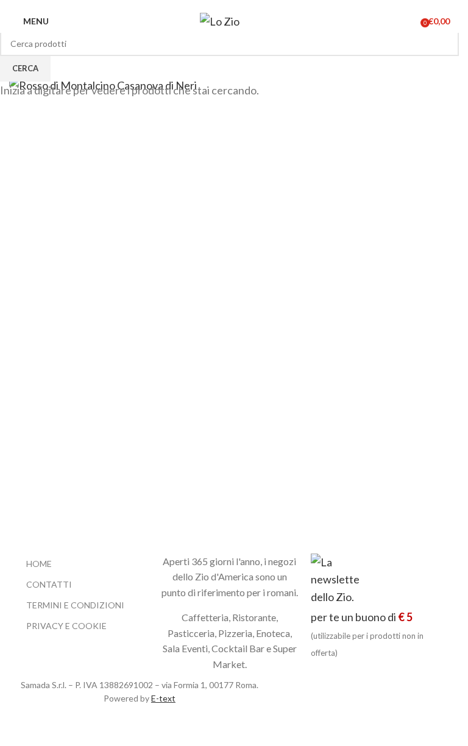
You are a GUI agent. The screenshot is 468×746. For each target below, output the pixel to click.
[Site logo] (230, 20)
